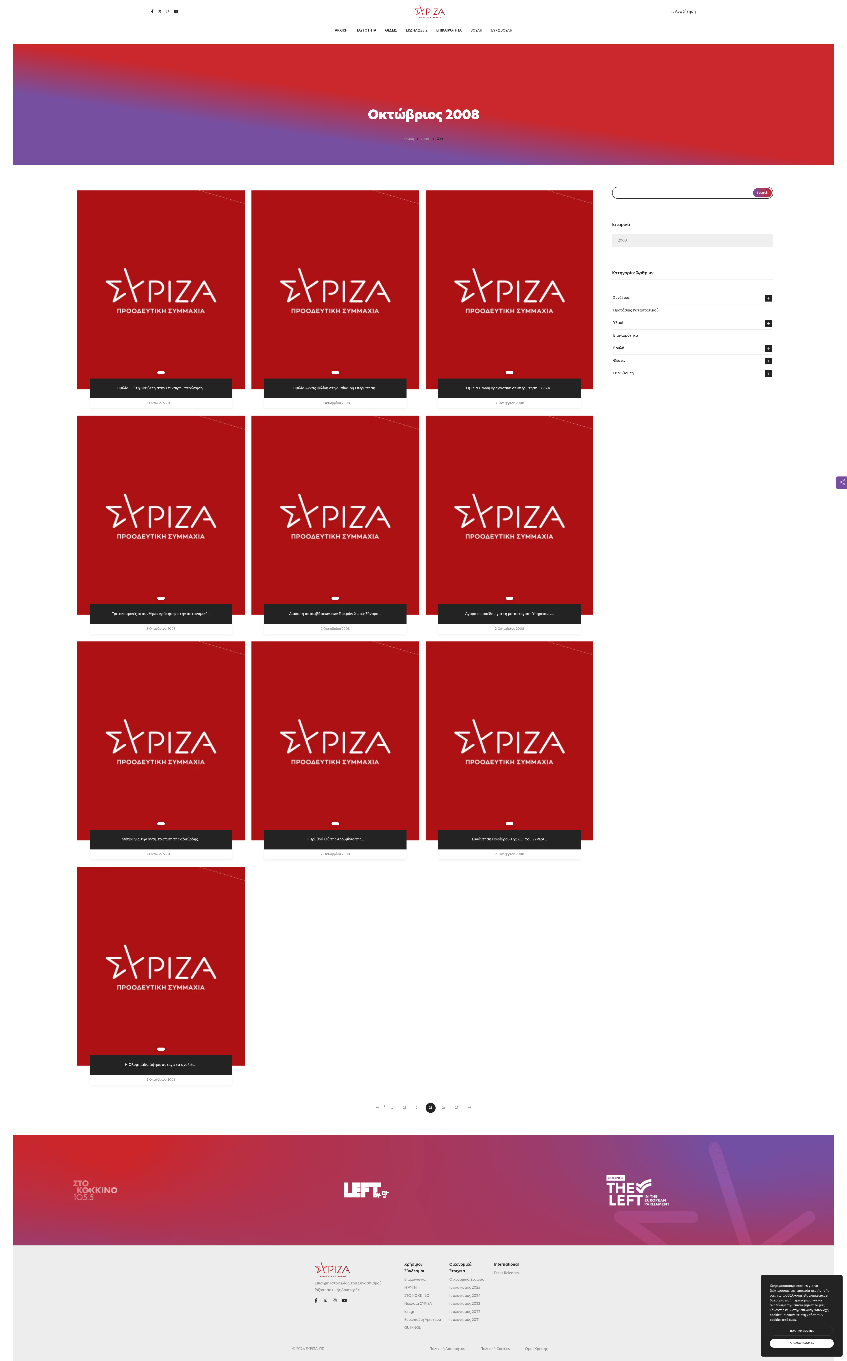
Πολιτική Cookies (495, 1349)
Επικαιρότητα (625, 335)
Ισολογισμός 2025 (464, 1288)
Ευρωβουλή (623, 373)
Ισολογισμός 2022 (464, 1312)
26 (444, 1107)
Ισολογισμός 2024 (464, 1296)
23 (405, 1107)
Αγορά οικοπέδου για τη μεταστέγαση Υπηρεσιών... (509, 614)
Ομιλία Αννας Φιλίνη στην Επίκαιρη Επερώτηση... (335, 388)
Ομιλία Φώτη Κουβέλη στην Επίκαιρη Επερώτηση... (161, 388)
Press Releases (506, 1273)
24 (418, 1107)
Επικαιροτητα (449, 30)
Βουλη (476, 30)
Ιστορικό (621, 225)
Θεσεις (391, 30)
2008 (425, 139)
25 (431, 1107)
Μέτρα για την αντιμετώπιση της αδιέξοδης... (161, 839)
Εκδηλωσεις (416, 30)
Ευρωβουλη (501, 30)
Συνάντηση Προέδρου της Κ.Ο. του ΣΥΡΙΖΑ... (509, 839)
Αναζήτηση (685, 11)
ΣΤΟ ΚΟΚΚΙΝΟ (416, 1296)
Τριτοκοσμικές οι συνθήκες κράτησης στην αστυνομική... (161, 614)
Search (762, 193)
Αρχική (408, 139)
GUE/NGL (412, 1328)
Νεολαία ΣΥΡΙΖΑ (418, 1304)
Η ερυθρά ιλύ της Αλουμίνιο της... (335, 839)
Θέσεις (619, 361)
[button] (768, 298)
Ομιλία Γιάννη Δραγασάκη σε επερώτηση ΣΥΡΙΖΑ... (509, 388)
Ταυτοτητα (366, 30)
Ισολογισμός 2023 (464, 1304)
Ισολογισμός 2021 (464, 1320)
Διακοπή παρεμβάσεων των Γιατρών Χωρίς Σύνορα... (335, 614)
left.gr (409, 1312)
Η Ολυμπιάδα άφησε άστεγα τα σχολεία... (161, 1065)
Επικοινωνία (415, 1280)
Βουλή (618, 348)
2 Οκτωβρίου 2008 (335, 629)
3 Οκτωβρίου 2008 (161, 403)
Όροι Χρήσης (536, 1349)
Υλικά (618, 323)
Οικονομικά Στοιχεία (467, 1280)
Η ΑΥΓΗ (410, 1288)
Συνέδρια (621, 298)
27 (456, 1107)
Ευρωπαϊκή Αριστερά (422, 1320)
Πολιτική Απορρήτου (447, 1349)
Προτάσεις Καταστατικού (636, 310)
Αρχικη (341, 30)
